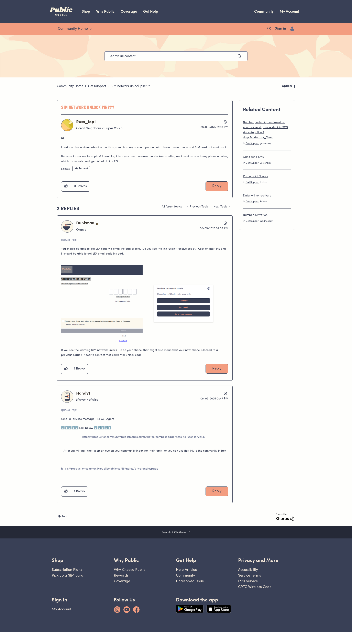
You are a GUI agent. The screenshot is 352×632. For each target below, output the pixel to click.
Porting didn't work (255, 176)
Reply (216, 186)
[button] (66, 186)
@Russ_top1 (69, 240)
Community (264, 11)
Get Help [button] (186, 560)
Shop (86, 11)
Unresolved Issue (190, 581)
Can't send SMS (253, 157)
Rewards (121, 575)
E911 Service (248, 581)
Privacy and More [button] (258, 560)
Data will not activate (257, 195)
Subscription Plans (67, 569)
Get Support (97, 86)
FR (268, 29)
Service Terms (249, 575)
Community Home (70, 86)
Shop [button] (57, 560)
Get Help (150, 11)
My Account (289, 11)
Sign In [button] (59, 600)
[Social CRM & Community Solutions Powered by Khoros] (285, 517)
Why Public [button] (126, 560)
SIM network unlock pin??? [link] (130, 86)
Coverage (129, 11)
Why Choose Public (129, 569)
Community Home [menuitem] (73, 29)
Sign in (280, 29)
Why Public (105, 11)
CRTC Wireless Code (255, 586)
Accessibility (248, 569)
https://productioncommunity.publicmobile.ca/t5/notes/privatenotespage (109, 469)
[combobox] (176, 56)
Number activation (255, 215)
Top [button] (64, 516)
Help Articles (186, 569)
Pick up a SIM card (67, 575)
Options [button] (287, 86)
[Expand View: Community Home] (91, 29)
